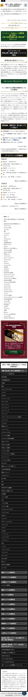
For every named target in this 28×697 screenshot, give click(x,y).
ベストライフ (4, 552)
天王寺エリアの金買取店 (8, 577)
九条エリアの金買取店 (8, 618)
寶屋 (2, 484)
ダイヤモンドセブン (6, 432)
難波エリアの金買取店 (8, 590)
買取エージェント (5, 472)
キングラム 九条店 (5, 460)
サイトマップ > (24, 0)
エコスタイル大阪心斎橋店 (7, 438)
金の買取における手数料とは (8, 652)
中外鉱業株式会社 (5, 380)
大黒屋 (3, 383)
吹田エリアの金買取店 (8, 599)
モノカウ (3, 392)
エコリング (4, 518)
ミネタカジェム (5, 475)
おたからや (4, 463)
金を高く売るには (5, 655)
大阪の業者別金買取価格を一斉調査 (14, 326)
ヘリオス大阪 (4, 503)
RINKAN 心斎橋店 (5, 564)
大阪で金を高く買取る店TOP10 (13, 81)
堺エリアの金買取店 (7, 594)
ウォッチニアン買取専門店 (7, 373)
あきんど (3, 515)
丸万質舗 (3, 494)
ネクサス (3, 527)
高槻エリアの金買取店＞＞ (21, 203)
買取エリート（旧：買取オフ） (8, 466)
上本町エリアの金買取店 (8, 633)
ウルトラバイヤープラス (7, 509)
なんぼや (3, 530)
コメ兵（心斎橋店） (6, 585)
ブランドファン (5, 404)
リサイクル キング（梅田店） (8, 453)
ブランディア (4, 555)
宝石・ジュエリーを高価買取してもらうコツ (11, 665)
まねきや (3, 395)
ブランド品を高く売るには (7, 661)
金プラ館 (3, 478)
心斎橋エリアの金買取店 (8, 582)
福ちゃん (3, 561)
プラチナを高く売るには (7, 658)
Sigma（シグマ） (5, 441)
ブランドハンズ (5, 410)
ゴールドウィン (5, 540)
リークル (3, 546)
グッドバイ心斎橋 (5, 435)
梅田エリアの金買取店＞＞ (21, 180)
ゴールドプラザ (5, 537)
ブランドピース (5, 407)
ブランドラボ (4, 401)
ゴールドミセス (5, 512)
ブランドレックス (5, 398)
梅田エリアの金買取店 (8, 572)
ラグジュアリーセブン (6, 389)
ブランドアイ (4, 413)
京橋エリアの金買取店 (8, 628)
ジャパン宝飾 (4, 497)
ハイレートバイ (5, 429)
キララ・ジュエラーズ (6, 521)
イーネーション (5, 533)
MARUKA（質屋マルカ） (7, 490)
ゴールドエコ (4, 524)
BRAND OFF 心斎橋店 (6, 487)
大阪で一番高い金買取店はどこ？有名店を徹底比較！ (13, 5)
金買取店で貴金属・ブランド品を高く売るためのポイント (12, 645)
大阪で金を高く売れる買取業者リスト (12, 223)
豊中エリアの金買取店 (8, 604)
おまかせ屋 (4, 558)
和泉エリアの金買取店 (8, 614)
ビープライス (4, 420)
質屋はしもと (4, 426)
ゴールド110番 (4, 506)
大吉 (2, 500)
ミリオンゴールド (5, 549)
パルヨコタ (4, 423)
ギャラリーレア (5, 457)
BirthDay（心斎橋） (6, 447)
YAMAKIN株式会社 (6, 469)
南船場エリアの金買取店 (8, 623)
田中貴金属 (4, 377)
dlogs (2, 543)
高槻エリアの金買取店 (8, 609)
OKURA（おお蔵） (5, 444)
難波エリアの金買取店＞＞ (21, 208)
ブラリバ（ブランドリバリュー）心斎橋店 (11, 417)
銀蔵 (2, 386)
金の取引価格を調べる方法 (7, 649)
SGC (2, 481)
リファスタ (4, 567)
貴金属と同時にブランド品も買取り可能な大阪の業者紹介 (12, 639)
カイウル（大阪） (5, 450)
